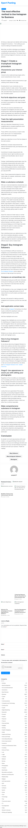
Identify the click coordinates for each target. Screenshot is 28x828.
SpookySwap (16, 825)
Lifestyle (4, 756)
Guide (3, 732)
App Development (6, 685)
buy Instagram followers (7, 271)
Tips (3, 799)
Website (3, 655)
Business (4, 8)
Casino (3, 696)
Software (4, 787)
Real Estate (4, 770)
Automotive (4, 689)
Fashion (4, 716)
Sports (3, 790)
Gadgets (4, 725)
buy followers (14, 453)
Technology (4, 796)
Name (3, 644)
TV (2, 803)
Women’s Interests (6, 810)
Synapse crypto (3, 825)
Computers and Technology (8, 703)
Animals (4, 683)
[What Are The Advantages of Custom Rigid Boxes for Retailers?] (7, 604)
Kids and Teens (5, 750)
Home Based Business (7, 738)
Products (4, 767)
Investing (4, 747)
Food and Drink (5, 723)
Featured (4, 718)
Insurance (4, 743)
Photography (5, 765)
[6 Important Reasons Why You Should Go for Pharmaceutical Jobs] (21, 539)
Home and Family (6, 736)
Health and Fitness (6, 734)
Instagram (11, 309)
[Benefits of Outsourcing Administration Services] (7, 488)
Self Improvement (6, 781)
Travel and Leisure (6, 801)
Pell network (10, 825)
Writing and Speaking (7, 812)
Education (4, 712)
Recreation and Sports (7, 772)
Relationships (5, 776)
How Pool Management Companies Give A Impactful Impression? (20, 611)
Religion (4, 779)
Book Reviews (5, 692)
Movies (3, 761)
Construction (5, 705)
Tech (3, 794)
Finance (4, 721)
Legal (3, 754)
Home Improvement (6, 741)
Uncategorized (5, 805)
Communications (6, 701)
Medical (4, 758)
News (3, 763)
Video (3, 807)
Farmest (4, 714)
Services (4, 785)
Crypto (3, 707)
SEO (3, 783)
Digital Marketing (6, 709)
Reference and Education (8, 774)
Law (3, 752)
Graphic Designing (6, 730)
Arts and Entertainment (7, 687)
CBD (3, 698)
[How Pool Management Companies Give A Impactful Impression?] (21, 604)
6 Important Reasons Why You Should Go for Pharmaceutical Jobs (20, 596)
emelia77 (5, 20)
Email (2, 649)
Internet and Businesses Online (9, 745)
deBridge (21, 825)
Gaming (4, 727)
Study (3, 792)
